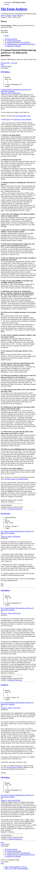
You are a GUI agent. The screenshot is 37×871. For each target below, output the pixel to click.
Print (2, 64)
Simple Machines (22, 868)
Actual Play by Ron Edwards (22, 119)
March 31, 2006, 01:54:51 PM (10, 708)
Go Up (3, 844)
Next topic (14, 63)
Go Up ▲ (23, 867)
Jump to (3, 860)
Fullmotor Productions (15, 509)
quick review (6, 119)
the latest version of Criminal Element (16, 479)
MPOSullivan (5, 72)
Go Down (4, 66)
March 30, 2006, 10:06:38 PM (10, 536)
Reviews (20, 15)
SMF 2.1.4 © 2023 (11, 868)
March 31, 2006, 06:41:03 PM (10, 800)
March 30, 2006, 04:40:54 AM (10, 93)
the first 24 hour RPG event (21, 116)
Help (6, 867)
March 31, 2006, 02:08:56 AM (10, 613)
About (3, 15)
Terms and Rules (14, 867)
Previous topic (5, 63)
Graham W (4, 685)
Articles (8, 15)
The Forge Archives (14, 9)
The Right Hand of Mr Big (14, 767)
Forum (14, 15)
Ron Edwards (25, 42)
